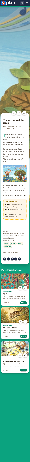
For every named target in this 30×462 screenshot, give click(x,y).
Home (4, 117)
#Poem (6, 243)
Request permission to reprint (10, 252)
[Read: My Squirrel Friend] (15, 315)
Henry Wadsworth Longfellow (12, 126)
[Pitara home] (8, 3)
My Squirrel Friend (10, 327)
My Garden (7, 293)
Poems (14, 117)
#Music (20, 243)
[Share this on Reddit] (15, 258)
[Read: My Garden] (15, 281)
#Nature (13, 243)
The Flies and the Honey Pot (13, 361)
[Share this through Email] (19, 258)
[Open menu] (27, 3)
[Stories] (14, 113)
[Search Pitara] (22, 3)
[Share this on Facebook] (4, 258)
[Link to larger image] (15, 173)
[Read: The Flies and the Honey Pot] (15, 348)
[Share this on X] (8, 258)
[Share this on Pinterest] (12, 258)
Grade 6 (12, 233)
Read (23, 303)
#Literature (7, 246)
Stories (9, 117)
